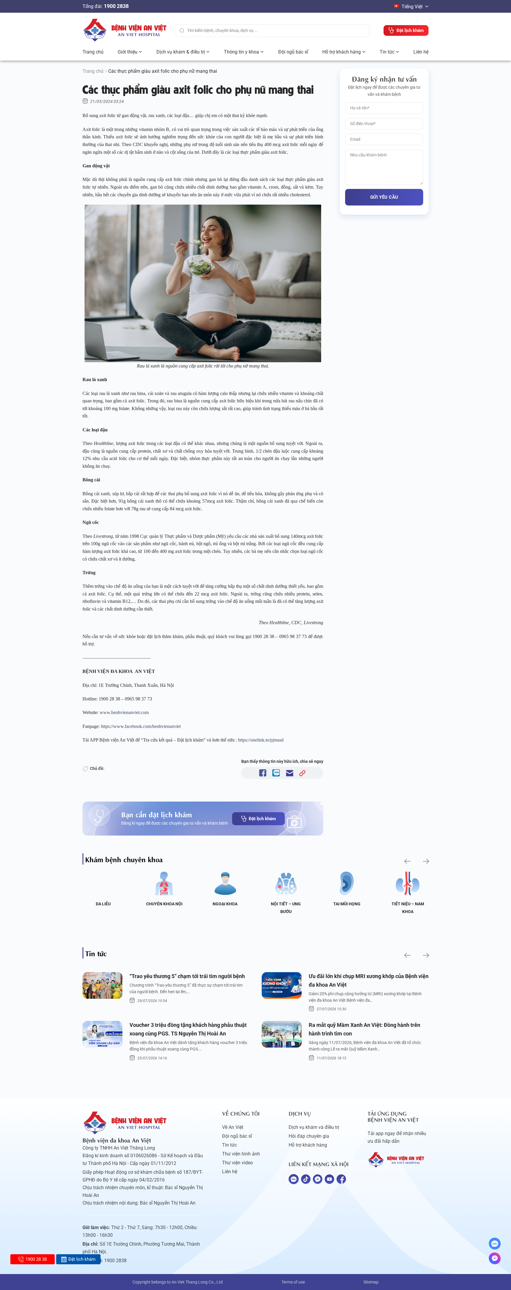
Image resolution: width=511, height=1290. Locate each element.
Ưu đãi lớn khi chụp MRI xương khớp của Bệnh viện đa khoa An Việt (368, 980)
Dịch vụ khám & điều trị (180, 52)
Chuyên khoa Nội (164, 903)
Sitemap (371, 1282)
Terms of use (293, 1282)
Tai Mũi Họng (346, 903)
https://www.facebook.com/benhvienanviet (141, 726)
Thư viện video (237, 1163)
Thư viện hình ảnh (241, 1154)
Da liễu (103, 903)
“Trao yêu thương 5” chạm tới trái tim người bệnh (187, 976)
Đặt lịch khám (262, 818)
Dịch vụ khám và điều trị (314, 1127)
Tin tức (387, 52)
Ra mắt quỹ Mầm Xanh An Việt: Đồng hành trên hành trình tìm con (364, 1029)
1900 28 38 (36, 1259)
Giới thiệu (128, 52)
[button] (406, 861)
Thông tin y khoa (241, 52)
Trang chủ (93, 52)
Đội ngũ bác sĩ (293, 52)
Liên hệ (420, 52)
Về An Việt (232, 1127)
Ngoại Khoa (225, 903)
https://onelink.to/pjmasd (261, 739)
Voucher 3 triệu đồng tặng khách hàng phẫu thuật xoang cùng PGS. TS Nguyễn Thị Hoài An (188, 1029)
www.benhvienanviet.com (124, 712)
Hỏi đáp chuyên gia (309, 1136)
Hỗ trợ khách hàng (341, 52)
